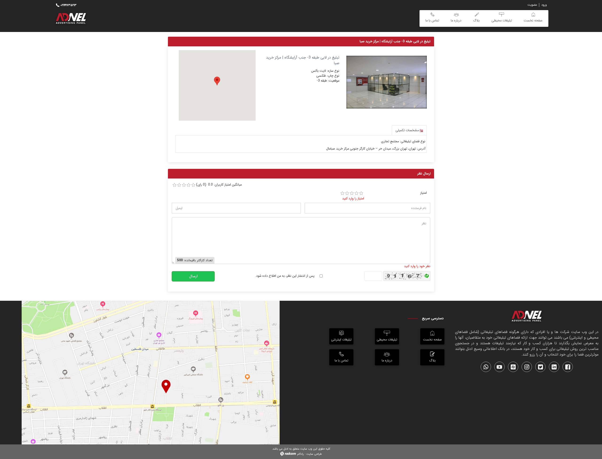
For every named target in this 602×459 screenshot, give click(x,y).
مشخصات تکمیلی (408, 130)
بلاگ (432, 360)
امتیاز (423, 192)
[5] (361, 193)
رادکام (300, 454)
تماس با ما (341, 360)
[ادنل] (526, 317)
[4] (356, 193)
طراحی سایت (314, 454)
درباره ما (387, 360)
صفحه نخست (432, 339)
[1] (342, 193)
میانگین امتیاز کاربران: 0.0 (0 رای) (219, 184)
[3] (352, 193)
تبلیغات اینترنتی (341, 339)
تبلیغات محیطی (387, 339)
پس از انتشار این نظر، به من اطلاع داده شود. (284, 275)
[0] (174, 185)
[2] (347, 193)
